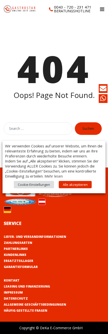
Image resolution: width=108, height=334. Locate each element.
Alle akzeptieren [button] (75, 184)
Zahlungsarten (18, 243)
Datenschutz (16, 298)
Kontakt (12, 280)
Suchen (88, 128)
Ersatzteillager (18, 261)
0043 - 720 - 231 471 (72, 7)
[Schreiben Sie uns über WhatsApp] (103, 99)
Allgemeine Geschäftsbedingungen (35, 304)
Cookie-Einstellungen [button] (34, 184)
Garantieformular (21, 267)
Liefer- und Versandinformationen (35, 237)
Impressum (13, 292)
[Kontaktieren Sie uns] (103, 89)
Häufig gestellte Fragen (25, 310)
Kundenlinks (15, 255)
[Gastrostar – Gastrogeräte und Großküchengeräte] (20, 8)
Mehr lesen (53, 176)
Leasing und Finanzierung (27, 286)
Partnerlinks (16, 249)
